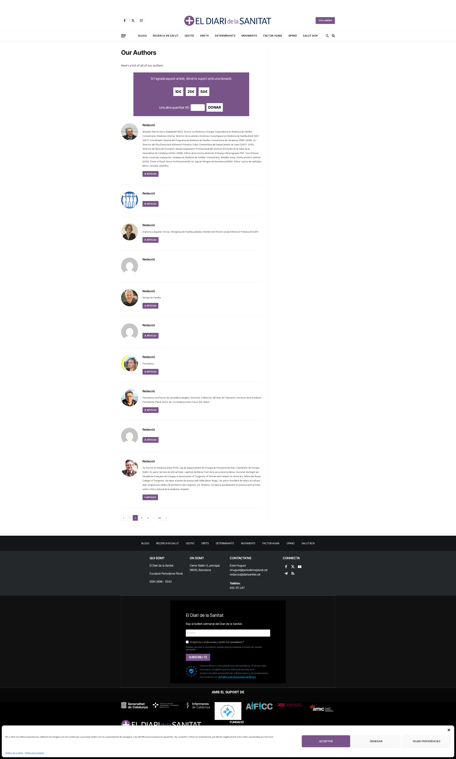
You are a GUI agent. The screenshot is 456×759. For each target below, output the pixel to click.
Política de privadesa (34, 753)
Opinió (292, 35)
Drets (204, 35)
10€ (178, 92)
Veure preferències (426, 741)
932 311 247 (237, 588)
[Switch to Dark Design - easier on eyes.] (327, 35)
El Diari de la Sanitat (161, 565)
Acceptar (326, 741)
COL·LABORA (325, 20)
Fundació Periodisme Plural (166, 573)
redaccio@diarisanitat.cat (245, 574)
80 (159, 517)
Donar (214, 107)
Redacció (148, 125)
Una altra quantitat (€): (174, 107)
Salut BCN (310, 35)
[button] (449, 730)
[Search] (333, 36)
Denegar (376, 741)
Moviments (249, 35)
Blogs (142, 35)
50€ (204, 92)
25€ (191, 92)
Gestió (189, 35)
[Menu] (123, 36)
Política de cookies (14, 753)
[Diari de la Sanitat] (228, 20)
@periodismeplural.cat (254, 570)
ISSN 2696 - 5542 (161, 581)
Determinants (225, 35)
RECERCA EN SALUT (165, 35)
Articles (150, 173)
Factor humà (272, 35)
